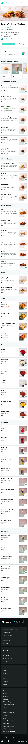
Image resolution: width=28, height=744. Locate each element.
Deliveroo (6, 3)
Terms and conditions (8, 712)
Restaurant (5, 673)
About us (5, 693)
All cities (5, 661)
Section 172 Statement (8, 726)
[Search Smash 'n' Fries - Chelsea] (13, 2)
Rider (4, 670)
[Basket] (17, 2)
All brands (5, 653)
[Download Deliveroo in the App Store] (6, 621)
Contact (5, 710)
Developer (5, 681)
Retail (4, 678)
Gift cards (5, 643)
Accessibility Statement (9, 731)
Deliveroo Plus (6, 632)
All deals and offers (8, 658)
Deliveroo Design (7, 702)
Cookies (5, 718)
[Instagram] (8, 741)
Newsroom (5, 696)
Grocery (5, 676)
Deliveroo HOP (6, 640)
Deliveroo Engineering (8, 704)
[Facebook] (2, 741)
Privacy (5, 715)
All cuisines (6, 655)
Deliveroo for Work (7, 635)
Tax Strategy (6, 723)
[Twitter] (5, 741)
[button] (14, 27)
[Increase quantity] (9, 72)
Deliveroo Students (8, 638)
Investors (5, 699)
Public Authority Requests (9, 729)
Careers (5, 684)
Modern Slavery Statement (9, 721)
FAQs (4, 707)
